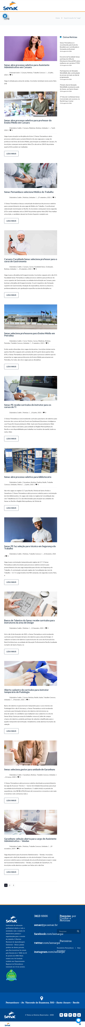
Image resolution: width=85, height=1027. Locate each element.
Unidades (45, 128)
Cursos (31, 267)
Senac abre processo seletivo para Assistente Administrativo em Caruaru (26, 66)
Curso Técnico (27, 341)
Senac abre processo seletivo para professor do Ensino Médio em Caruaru (28, 121)
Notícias (30, 73)
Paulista (39, 482)
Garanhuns (26, 482)
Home (58, 18)
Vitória (19, 484)
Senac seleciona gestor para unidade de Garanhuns (29, 769)
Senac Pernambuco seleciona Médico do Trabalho (29, 192)
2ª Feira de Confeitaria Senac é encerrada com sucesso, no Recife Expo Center (70, 99)
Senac (14, 6)
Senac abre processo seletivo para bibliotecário (27, 477)
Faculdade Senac (39, 267)
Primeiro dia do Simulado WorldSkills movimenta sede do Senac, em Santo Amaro (69, 87)
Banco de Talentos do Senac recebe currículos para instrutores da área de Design (29, 621)
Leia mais (11, 154)
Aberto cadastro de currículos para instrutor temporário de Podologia (26, 690)
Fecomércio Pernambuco (65, 948)
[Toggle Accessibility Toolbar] (5, 16)
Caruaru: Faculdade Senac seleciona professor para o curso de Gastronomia (30, 260)
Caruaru (24, 73)
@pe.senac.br (46, 925)
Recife (44, 482)
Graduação (49, 267)
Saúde (41, 697)
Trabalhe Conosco (39, 73)
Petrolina (7, 343)
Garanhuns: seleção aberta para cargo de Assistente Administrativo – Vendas (30, 839)
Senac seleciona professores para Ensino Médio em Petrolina (29, 334)
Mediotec (32, 128)
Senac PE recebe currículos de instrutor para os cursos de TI (27, 406)
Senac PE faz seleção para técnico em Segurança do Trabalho (30, 547)
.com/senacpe (48, 934)
